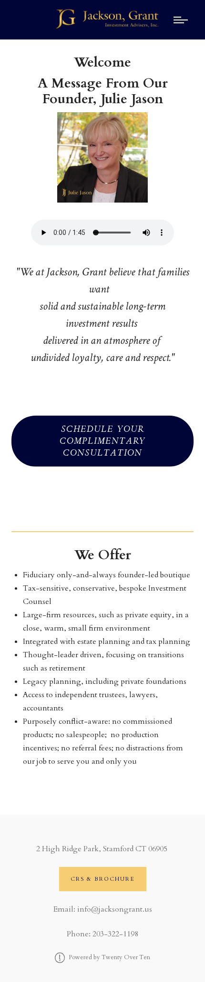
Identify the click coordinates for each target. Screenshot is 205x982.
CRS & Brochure (103, 879)
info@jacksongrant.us (114, 909)
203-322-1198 (115, 934)
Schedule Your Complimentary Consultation (102, 441)
